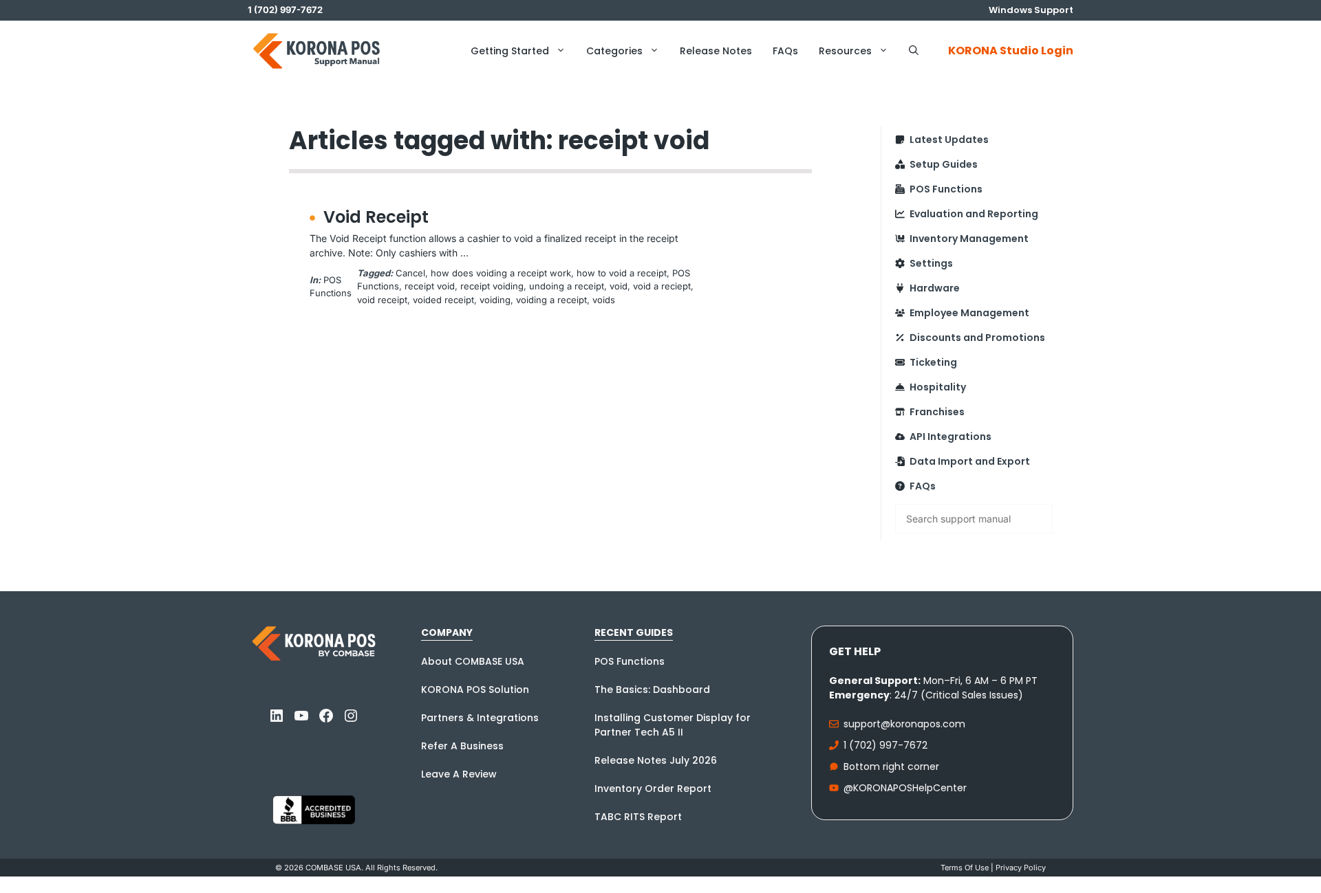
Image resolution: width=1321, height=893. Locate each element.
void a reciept (662, 285)
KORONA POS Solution (475, 689)
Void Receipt (376, 217)
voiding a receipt (551, 299)
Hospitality (938, 387)
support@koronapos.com (904, 724)
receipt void (430, 285)
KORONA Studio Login (1010, 50)
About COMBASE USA (472, 661)
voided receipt (443, 299)
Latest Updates (949, 139)
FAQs (785, 51)
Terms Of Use (965, 867)
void (618, 285)
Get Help (855, 651)
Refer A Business (462, 746)
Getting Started (510, 51)
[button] (914, 51)
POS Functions (946, 189)
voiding (495, 299)
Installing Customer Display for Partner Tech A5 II (672, 725)
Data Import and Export (970, 461)
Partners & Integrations (480, 718)
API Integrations (950, 436)
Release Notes (716, 51)
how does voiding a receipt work (501, 272)
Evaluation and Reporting (974, 214)
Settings (931, 263)
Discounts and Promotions (977, 337)
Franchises (937, 412)
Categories (614, 51)
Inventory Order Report (652, 788)
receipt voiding (492, 285)
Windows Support (1031, 9)
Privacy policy (1021, 867)
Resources (845, 51)
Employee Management (969, 313)
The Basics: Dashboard (652, 689)
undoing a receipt (566, 285)
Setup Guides (944, 164)
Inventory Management (969, 238)
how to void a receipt (622, 272)
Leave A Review (459, 774)
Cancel (410, 272)
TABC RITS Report (638, 817)
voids (603, 299)
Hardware (935, 288)
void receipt (382, 299)
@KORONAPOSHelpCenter (905, 788)
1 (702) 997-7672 (885, 745)
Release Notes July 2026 (655, 760)
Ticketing (933, 362)
